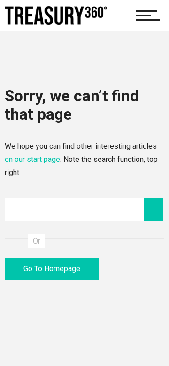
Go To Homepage (51, 268)
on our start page (32, 159)
